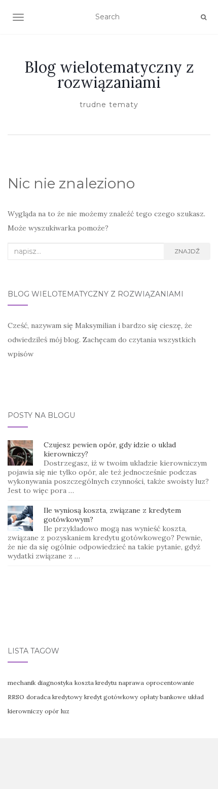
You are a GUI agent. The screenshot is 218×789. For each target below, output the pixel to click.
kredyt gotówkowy (111, 697)
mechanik (21, 682)
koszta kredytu (96, 682)
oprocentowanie (170, 682)
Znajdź (187, 251)
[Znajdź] (203, 17)
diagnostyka (55, 682)
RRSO (16, 697)
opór (52, 711)
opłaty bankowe (163, 697)
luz (65, 711)
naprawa (131, 682)
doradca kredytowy (54, 697)
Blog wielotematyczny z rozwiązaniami (109, 74)
